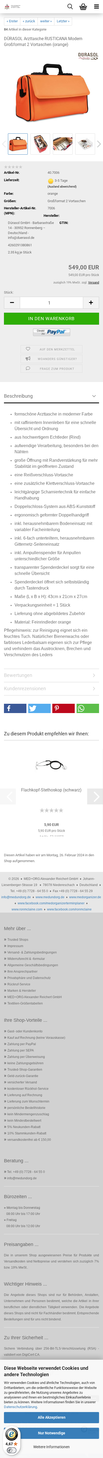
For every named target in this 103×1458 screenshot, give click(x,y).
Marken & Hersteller (21, 991)
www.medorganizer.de (85, 897)
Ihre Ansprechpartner (22, 971)
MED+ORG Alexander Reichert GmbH (34, 997)
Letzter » (63, 21)
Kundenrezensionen (25, 688)
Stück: (8, 292)
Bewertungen (18, 675)
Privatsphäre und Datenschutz (29, 978)
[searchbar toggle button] (70, 6)
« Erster (12, 21)
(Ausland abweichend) (62, 186)
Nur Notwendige (51, 1433)
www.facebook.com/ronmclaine (69, 909)
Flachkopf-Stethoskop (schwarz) (51, 789)
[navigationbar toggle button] (96, 6)
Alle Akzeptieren (51, 1417)
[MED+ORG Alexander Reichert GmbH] (10, 6)
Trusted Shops (17, 940)
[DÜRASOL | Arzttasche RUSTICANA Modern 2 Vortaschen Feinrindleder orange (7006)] (51, 92)
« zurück (29, 21)
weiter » (46, 21)
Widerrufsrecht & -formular (26, 959)
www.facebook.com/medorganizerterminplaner (51, 903)
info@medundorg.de (16, 897)
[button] (12, 303)
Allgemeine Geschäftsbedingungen (32, 965)
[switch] (11, 1450)
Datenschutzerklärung (20, 1407)
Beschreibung (18, 396)
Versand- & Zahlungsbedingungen (32, 952)
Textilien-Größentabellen (25, 1003)
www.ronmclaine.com (27, 909)
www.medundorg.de (50, 897)
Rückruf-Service (18, 984)
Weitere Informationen (51, 1447)
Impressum (15, 946)
